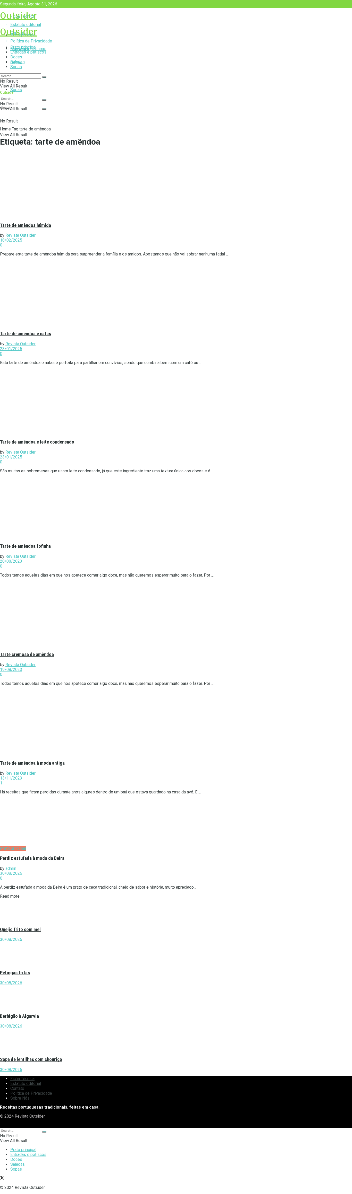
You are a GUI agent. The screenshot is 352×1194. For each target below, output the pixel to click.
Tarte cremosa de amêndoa (27, 654)
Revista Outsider (20, 235)
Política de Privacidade (31, 1093)
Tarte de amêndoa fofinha (25, 546)
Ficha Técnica (22, 1078)
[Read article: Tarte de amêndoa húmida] (176, 185)
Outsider (18, 15)
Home (5, 129)
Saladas (17, 61)
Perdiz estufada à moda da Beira (32, 858)
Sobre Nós (20, 1098)
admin (10, 868)
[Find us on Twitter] (2, 1125)
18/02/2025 (11, 240)
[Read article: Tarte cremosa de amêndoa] (176, 614)
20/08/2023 (11, 561)
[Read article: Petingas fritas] (176, 953)
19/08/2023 (11, 669)
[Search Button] (44, 109)
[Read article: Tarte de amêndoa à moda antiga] (176, 722)
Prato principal (23, 47)
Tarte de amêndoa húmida (25, 225)
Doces (16, 57)
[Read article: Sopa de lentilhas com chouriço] (176, 1040)
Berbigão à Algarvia (19, 1016)
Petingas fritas (15, 973)
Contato (17, 1088)
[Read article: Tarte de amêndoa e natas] (176, 293)
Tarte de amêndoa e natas (25, 334)
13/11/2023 (11, 778)
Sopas (16, 89)
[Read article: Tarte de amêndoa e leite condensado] (176, 402)
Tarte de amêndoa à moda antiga (32, 763)
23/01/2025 (11, 348)
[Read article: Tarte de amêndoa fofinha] (176, 507)
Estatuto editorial (25, 1083)
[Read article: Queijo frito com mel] (176, 910)
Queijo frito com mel (20, 929)
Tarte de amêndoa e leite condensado (37, 442)
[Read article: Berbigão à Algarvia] (176, 997)
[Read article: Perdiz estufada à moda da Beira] (176, 822)
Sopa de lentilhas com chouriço (31, 1059)
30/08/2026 (11, 873)
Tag (15, 129)
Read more (10, 896)
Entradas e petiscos (28, 52)
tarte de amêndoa (35, 129)
